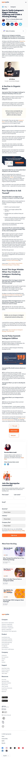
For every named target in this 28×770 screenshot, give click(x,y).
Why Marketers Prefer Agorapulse (9, 631)
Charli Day (6, 603)
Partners (3, 662)
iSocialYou (22, 41)
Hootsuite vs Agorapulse (7, 624)
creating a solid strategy (12, 260)
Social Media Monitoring (7, 640)
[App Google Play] (5, 697)
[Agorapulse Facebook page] (2, 748)
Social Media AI (5, 647)
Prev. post (14, 426)
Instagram (13, 6)
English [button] (5, 755)
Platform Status (5, 671)
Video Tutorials (5, 686)
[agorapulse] (4, 2)
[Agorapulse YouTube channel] (19, 748)
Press (3, 660)
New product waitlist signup (8, 649)
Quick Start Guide (6, 668)
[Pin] (16, 24)
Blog (6, 6)
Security (3, 743)
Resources (4, 691)
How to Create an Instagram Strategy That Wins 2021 (12, 330)
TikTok (11, 177)
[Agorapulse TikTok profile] (6, 751)
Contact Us (4, 655)
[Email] (20, 24)
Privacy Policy (5, 738)
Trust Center (4, 689)
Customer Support (6, 670)
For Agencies (4, 645)
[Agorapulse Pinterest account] (23, 748)
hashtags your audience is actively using (12, 295)
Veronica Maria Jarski (10, 452)
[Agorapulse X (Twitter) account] (15, 748)
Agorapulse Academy (6, 683)
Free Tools (4, 679)
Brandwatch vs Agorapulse (7, 627)
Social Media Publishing (7, 639)
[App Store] (5, 701)
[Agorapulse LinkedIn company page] (2, 751)
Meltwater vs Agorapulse (7, 626)
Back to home (14, 430)
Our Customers (5, 657)
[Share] (3, 24)
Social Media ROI (5, 644)
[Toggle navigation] (26, 2)
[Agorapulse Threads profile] (10, 748)
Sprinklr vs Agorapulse (6, 629)
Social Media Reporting (7, 642)
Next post (13, 435)
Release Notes (5, 684)
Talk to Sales (4, 673)
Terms (3, 736)
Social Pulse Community (7, 688)
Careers (3, 658)
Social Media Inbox (6, 637)
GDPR (3, 740)
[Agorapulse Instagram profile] (6, 748)
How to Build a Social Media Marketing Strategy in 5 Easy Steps (12, 264)
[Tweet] (7, 24)
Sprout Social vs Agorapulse (8, 622)
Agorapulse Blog (5, 681)
